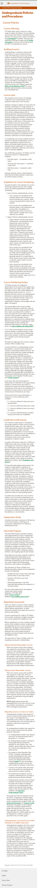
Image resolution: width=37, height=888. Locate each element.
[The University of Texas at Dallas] (18, 3)
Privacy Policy (6, 880)
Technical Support (7, 885)
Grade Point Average (14, 803)
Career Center (14, 595)
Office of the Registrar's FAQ (14, 86)
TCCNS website (12, 377)
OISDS (4, 875)
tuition (16, 761)
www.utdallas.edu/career (19, 596)
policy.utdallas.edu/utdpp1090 (22, 326)
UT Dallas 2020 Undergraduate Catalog (12, 7)
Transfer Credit (29, 803)
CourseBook (11, 38)
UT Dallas (4, 871)
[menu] (2, 3)
